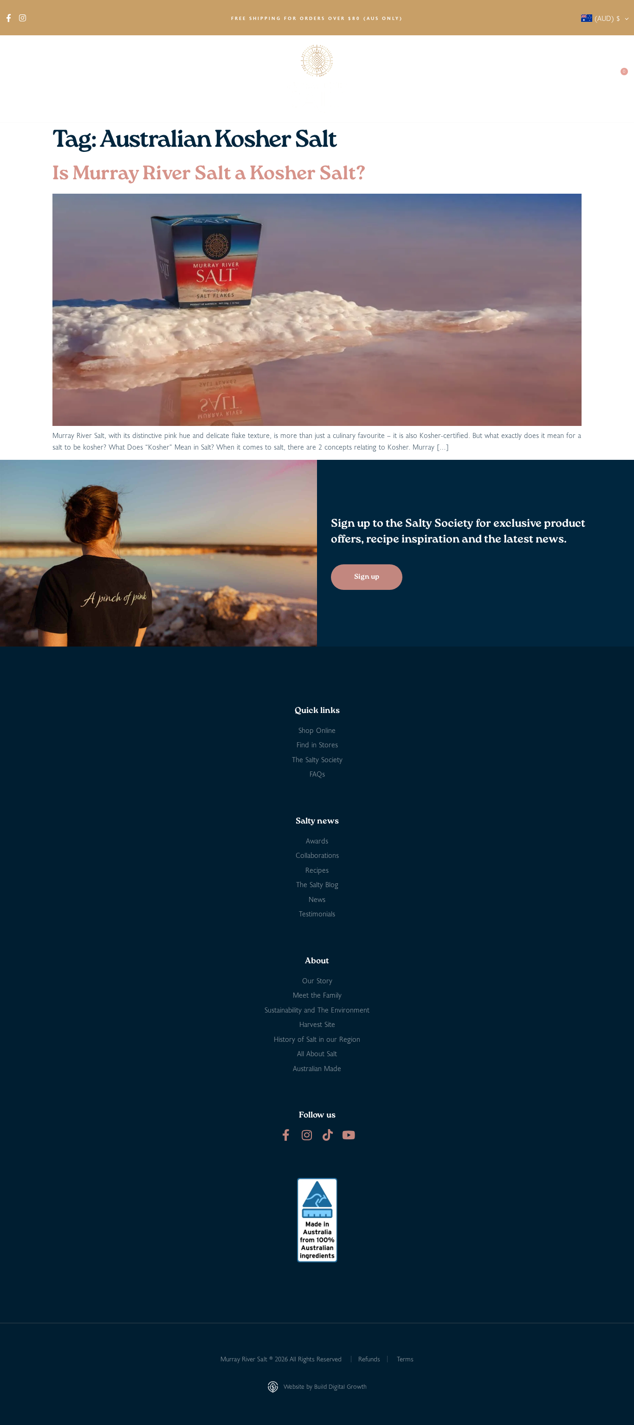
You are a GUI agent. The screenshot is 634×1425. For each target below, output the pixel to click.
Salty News (474, 79)
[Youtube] (348, 1135)
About (19, 79)
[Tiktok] (327, 1135)
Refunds (369, 1358)
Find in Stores (114, 79)
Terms (405, 1358)
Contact (588, 79)
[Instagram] (306, 1135)
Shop (60, 79)
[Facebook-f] (285, 1135)
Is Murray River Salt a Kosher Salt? (209, 174)
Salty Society (537, 79)
